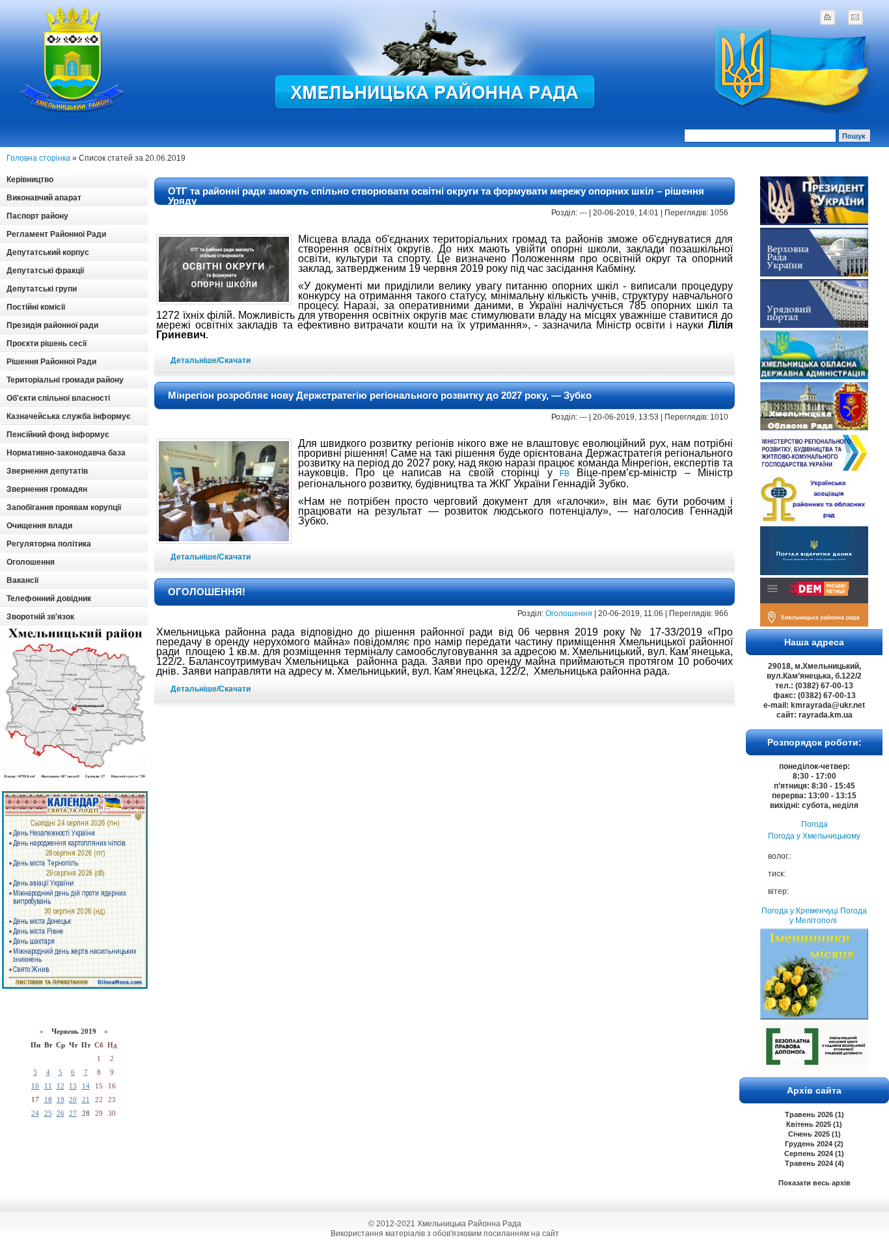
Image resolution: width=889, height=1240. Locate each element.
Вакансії (22, 580)
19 (60, 1099)
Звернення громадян (47, 489)
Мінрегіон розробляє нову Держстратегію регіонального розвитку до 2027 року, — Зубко (380, 395)
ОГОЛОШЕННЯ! (206, 591)
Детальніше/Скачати (211, 360)
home (827, 17)
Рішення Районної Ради (51, 361)
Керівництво (30, 179)
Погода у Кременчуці (799, 910)
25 (48, 1113)
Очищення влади (39, 525)
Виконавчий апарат (44, 197)
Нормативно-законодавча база (66, 452)
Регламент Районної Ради (56, 234)
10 (35, 1086)
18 (48, 1099)
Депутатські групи (42, 288)
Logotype (73, 60)
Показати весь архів (814, 1183)
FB (564, 473)
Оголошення (31, 562)
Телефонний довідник (49, 598)
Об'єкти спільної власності (58, 398)
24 (35, 1113)
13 (73, 1086)
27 (73, 1113)
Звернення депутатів (47, 471)
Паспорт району (37, 216)
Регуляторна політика (49, 543)
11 (48, 1086)
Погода (814, 824)
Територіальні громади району (65, 379)
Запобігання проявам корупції (64, 507)
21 (86, 1099)
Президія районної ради (52, 325)
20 (73, 1099)
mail (855, 17)
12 (60, 1086)
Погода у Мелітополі (828, 915)
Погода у (814, 836)
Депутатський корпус (48, 252)
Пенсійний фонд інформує (58, 434)
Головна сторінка (38, 158)
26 (60, 1113)
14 (86, 1086)
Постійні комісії (36, 307)
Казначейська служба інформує (69, 416)
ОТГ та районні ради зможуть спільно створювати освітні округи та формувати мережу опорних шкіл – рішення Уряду (436, 195)
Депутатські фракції (45, 270)
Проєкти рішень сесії (47, 343)
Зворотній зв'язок (40, 616)
